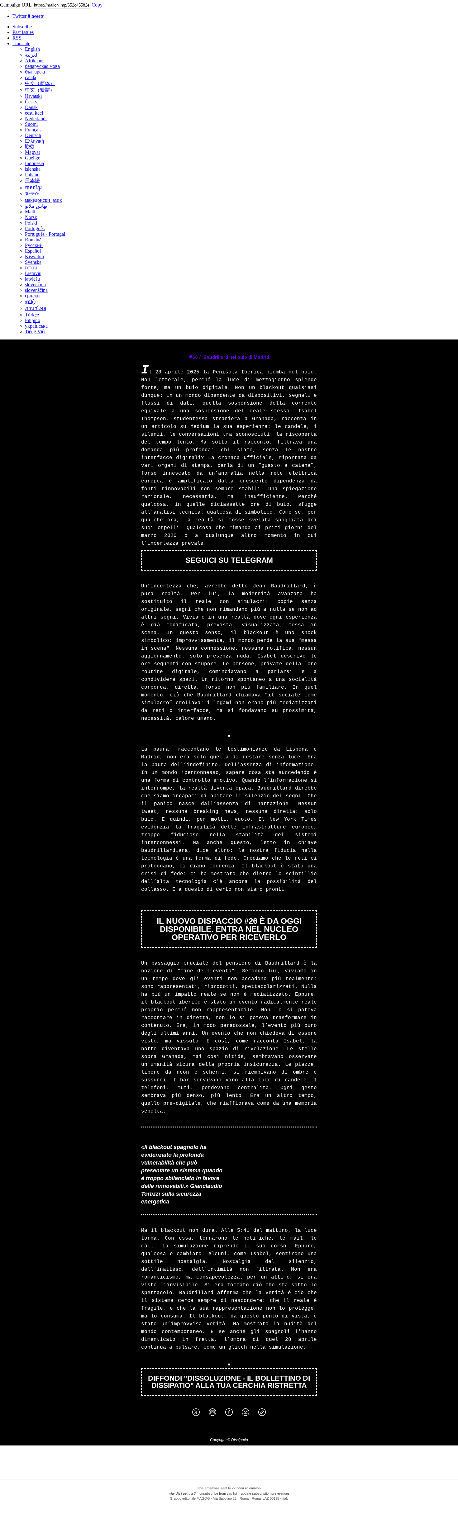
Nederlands (36, 118)
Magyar (32, 152)
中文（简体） (40, 83)
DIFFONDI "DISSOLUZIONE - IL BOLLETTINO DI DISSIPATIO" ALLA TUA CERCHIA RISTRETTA (229, 1382)
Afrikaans (34, 60)
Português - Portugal (45, 234)
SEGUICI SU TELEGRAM (229, 560)
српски (32, 295)
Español (33, 251)
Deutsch (33, 135)
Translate (21, 43)
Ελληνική (34, 141)
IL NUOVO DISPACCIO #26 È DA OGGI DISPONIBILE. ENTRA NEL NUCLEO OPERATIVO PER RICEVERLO (229, 929)
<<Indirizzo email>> (246, 1488)
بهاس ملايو (36, 206)
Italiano (32, 174)
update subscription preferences (265, 1493)
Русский (34, 245)
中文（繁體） (40, 90)
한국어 (32, 194)
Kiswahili (34, 256)
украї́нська (36, 326)
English (32, 49)
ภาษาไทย (35, 308)
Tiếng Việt (35, 331)
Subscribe (22, 26)
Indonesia (34, 163)
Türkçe (32, 314)
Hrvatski (33, 96)
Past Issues (23, 32)
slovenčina (35, 284)
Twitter (28, 16)
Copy (97, 4)
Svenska (33, 262)
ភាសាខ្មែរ (33, 187)
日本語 (32, 180)
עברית (31, 267)
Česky (31, 101)
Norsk (31, 217)
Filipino (32, 320)
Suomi (31, 124)
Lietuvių (33, 273)
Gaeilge (32, 157)
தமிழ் (30, 301)
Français (33, 129)
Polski (31, 222)
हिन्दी (29, 146)
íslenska (33, 169)
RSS (16, 37)
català (30, 77)
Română (33, 239)
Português (35, 228)
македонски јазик (43, 200)
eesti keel (34, 113)
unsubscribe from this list (218, 1493)
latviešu (32, 279)
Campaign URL (15, 4)
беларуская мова (42, 66)
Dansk (31, 107)
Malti (30, 211)
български (36, 71)
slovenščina (36, 290)
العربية (32, 55)
